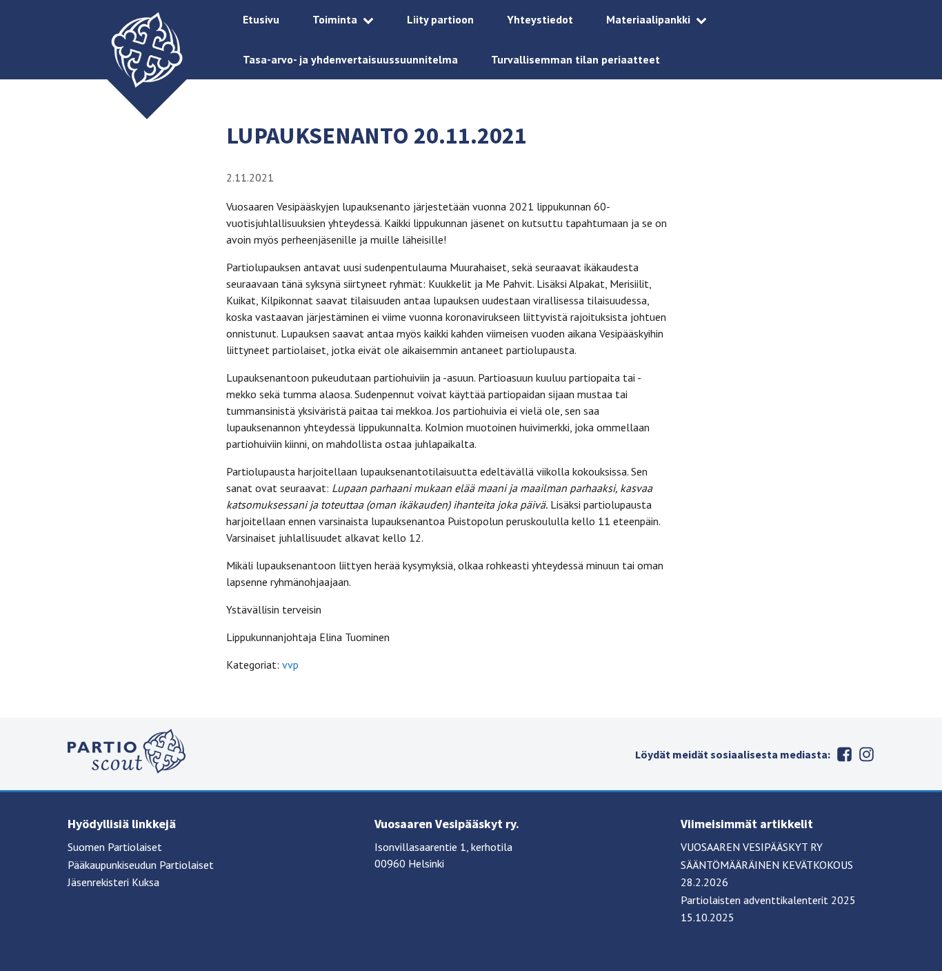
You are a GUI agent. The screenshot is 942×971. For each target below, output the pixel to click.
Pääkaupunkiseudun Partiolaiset (141, 865)
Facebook (844, 754)
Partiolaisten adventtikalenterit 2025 (768, 900)
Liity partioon (440, 19)
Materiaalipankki (648, 19)
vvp (290, 664)
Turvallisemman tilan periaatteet (575, 59)
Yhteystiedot (540, 19)
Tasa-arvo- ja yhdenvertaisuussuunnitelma (350, 59)
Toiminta (334, 19)
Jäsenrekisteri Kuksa (113, 882)
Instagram (866, 754)
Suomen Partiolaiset (115, 847)
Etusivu (261, 19)
